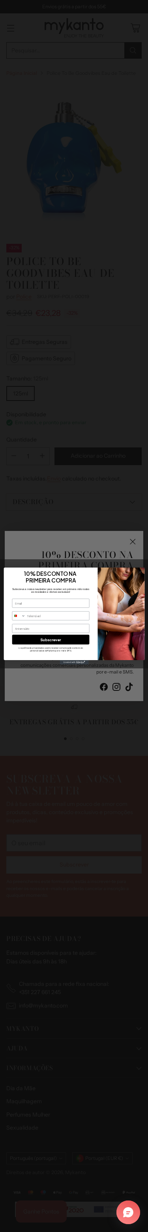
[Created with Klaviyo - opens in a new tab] (74, 662)
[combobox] (18, 616)
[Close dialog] (140, 572)
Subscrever (50, 639)
